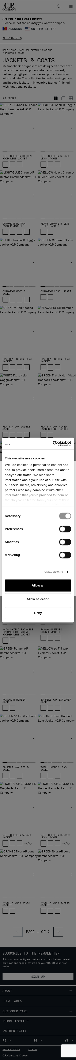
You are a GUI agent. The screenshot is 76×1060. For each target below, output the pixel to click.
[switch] (65, 529)
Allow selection (38, 599)
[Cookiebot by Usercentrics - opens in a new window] (53, 443)
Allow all (38, 585)
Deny (38, 613)
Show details (53, 572)
